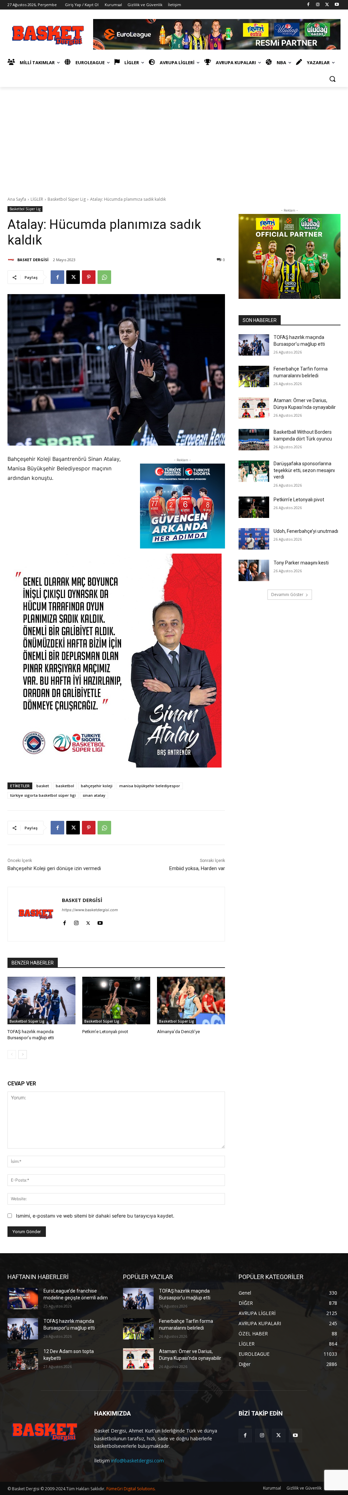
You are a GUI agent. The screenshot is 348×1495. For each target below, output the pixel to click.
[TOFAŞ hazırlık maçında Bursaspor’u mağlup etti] (41, 1000)
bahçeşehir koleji (96, 785)
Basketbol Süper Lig (67, 199)
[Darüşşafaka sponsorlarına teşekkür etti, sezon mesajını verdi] (254, 471)
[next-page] (22, 1054)
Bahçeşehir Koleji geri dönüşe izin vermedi (54, 868)
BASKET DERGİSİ (33, 259)
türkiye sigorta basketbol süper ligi (43, 795)
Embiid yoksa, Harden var (197, 868)
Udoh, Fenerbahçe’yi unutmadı (306, 531)
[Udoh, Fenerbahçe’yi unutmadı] (254, 539)
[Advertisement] (174, 137)
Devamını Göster (287, 594)
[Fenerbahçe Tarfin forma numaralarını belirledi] (254, 376)
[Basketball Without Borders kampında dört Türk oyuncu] (254, 439)
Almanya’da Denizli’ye (178, 1031)
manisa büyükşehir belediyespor (149, 785)
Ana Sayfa (16, 199)
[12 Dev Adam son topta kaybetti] (22, 1359)
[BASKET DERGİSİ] (11, 259)
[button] (332, 79)
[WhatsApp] (104, 277)
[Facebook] (308, 5)
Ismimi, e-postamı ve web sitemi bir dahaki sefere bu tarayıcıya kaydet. (95, 1216)
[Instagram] (318, 5)
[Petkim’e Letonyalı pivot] (116, 1000)
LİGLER (37, 199)
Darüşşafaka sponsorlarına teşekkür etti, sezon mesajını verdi (304, 470)
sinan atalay (94, 795)
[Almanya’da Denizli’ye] (191, 1000)
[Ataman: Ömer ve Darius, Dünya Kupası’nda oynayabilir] (254, 408)
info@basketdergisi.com (137, 1460)
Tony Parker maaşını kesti (301, 562)
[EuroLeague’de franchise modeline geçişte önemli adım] (22, 1298)
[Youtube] (337, 5)
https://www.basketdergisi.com (90, 909)
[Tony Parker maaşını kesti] (254, 570)
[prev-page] (11, 1054)
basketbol (65, 785)
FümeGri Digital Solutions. (131, 1489)
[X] (327, 5)
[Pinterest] (88, 277)
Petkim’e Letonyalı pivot (105, 1031)
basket (42, 785)
